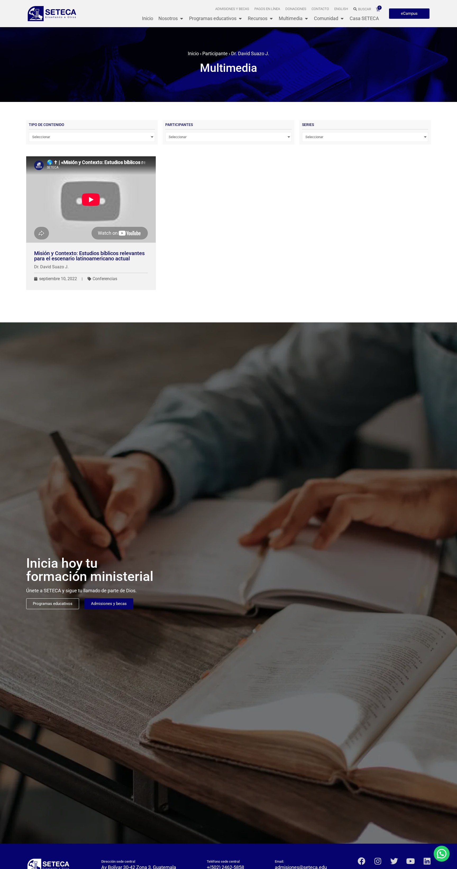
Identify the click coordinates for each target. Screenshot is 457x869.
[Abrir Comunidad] (342, 18)
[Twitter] (394, 861)
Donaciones (295, 9)
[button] (442, 854)
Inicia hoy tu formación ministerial (89, 570)
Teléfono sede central (223, 861)
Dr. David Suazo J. (51, 266)
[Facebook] (361, 861)
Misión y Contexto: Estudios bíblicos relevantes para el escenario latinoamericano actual (89, 256)
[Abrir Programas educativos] (240, 18)
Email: (279, 861)
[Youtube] (410, 861)
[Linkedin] (427, 861)
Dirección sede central (118, 861)
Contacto (320, 9)
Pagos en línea (267, 9)
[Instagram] (378, 861)
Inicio (193, 53)
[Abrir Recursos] (271, 18)
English (341, 9)
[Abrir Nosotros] (181, 18)
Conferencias (105, 278)
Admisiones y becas (232, 9)
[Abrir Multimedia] (306, 18)
